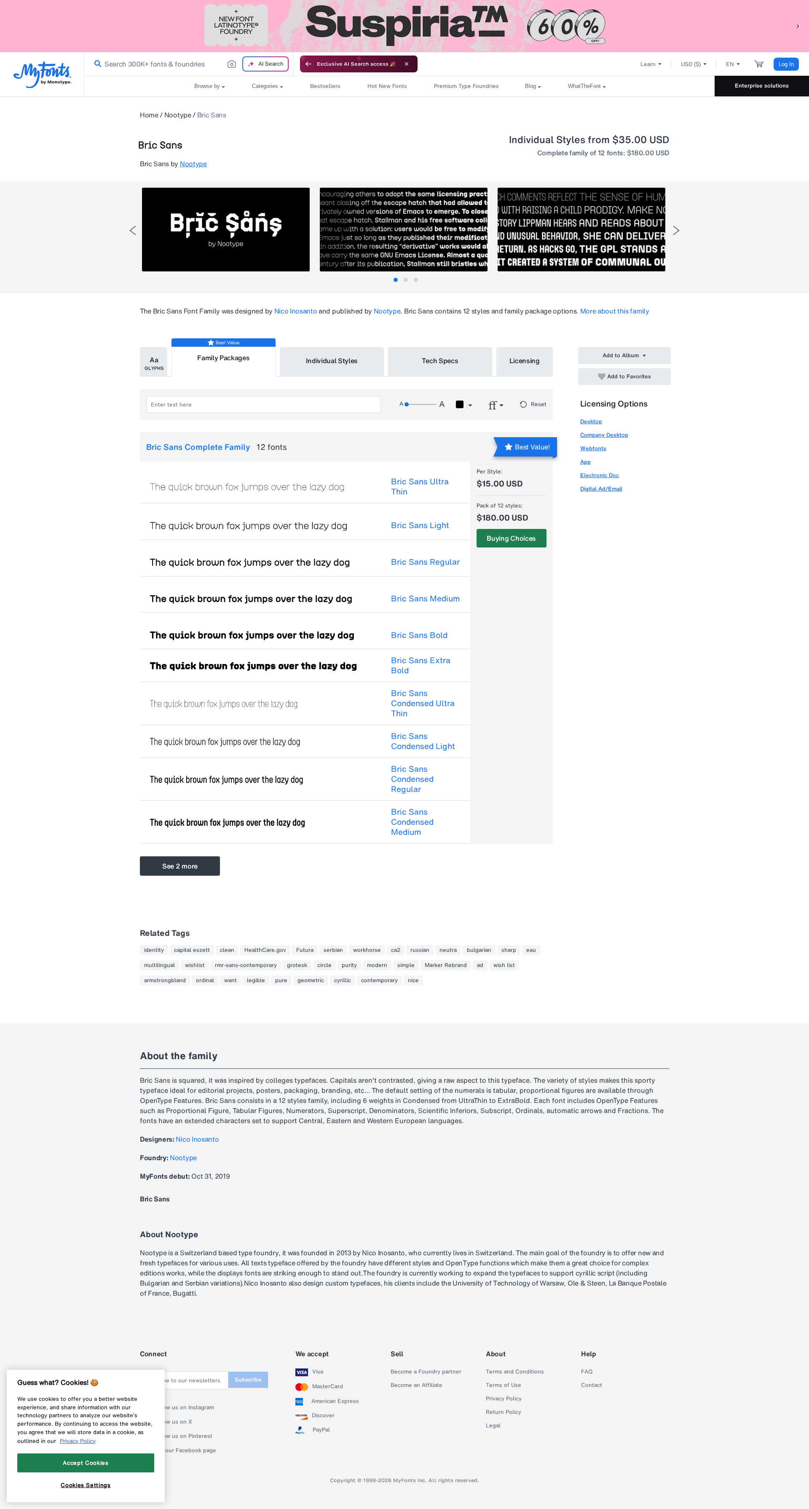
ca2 (395, 950)
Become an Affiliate (416, 1385)
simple (406, 965)
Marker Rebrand (446, 965)
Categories (265, 86)
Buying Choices (511, 538)
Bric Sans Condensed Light (423, 741)
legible (256, 980)
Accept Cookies (85, 1463)
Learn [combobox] (648, 64)
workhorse (367, 950)
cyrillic (342, 980)
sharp (508, 950)
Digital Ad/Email (601, 489)
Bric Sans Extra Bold (420, 665)
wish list (504, 965)
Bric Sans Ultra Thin (420, 486)
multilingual (159, 965)
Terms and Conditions (515, 1371)
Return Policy (503, 1412)
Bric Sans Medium (425, 598)
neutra (448, 950)
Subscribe (248, 1380)
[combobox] (188, 64)
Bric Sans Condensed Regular (412, 779)
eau (531, 950)
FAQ (586, 1371)
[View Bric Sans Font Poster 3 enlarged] (581, 229)
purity (349, 965)
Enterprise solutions (762, 86)
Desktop (591, 421)
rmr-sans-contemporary (246, 965)
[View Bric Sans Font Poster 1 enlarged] (226, 229)
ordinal (205, 980)
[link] (96, 64)
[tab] (396, 280)
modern (377, 965)
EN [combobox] (730, 64)
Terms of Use (503, 1385)
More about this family (614, 311)
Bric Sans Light (420, 525)
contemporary (379, 980)
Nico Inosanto (295, 311)
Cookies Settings (86, 1485)
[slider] (420, 404)
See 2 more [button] (180, 866)
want (230, 980)
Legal (493, 1425)
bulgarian (479, 950)
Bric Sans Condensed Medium (412, 822)
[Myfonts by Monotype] (42, 74)
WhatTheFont (584, 86)
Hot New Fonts (387, 86)
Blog (530, 86)
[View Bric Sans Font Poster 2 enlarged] (404, 229)
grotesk (297, 965)
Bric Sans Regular (425, 562)
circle (324, 965)
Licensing (524, 361)
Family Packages (223, 358)
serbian (333, 950)
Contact (591, 1385)
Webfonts (593, 448)
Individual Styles (332, 361)
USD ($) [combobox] (691, 64)
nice (413, 980)
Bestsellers (325, 86)
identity (154, 950)
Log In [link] (786, 64)
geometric (310, 980)
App (585, 462)
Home (149, 115)
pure (281, 980)
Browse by (207, 86)
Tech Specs (440, 361)
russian (419, 950)
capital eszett (192, 950)
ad (480, 965)
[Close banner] (407, 64)
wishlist (195, 965)
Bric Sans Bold (419, 635)
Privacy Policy (504, 1398)
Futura (304, 950)
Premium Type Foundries (466, 86)
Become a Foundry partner (426, 1371)
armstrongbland (165, 980)
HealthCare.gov (265, 950)
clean (227, 950)
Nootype (177, 115)
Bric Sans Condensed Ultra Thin (423, 703)
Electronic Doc (599, 475)
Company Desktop (604, 435)
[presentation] (132, 230)
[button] (798, 26)
